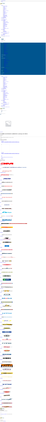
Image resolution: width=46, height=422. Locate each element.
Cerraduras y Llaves (5, 45)
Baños (3, 100)
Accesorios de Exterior (6, 43)
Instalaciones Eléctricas (5, 12)
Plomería (4, 27)
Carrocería (4, 7)
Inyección (5, 50)
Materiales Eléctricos (5, 26)
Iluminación (5, 49)
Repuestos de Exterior (6, 52)
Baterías (4, 44)
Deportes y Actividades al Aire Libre (7, 74)
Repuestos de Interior (5, 15)
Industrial (2, 32)
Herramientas (4, 11)
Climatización (4, 8)
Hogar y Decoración (3, 29)
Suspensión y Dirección (5, 16)
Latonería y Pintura (5, 13)
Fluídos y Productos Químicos (5, 10)
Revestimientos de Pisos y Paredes (7, 70)
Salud (3, 18)
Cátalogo (2, 1)
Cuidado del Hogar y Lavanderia (6, 22)
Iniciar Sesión (2, 39)
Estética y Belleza (5, 55)
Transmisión (5, 54)
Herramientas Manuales (5, 24)
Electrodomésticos (5, 69)
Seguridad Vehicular (6, 53)
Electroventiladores (5, 9)
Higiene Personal (4, 31)
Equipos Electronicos (5, 19)
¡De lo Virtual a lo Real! (3, 0)
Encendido (5, 47)
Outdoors (2, 35)
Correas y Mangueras (6, 71)
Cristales (5, 46)
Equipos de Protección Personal (6, 33)
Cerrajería (4, 21)
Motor (3, 14)
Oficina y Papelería (2, 34)
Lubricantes (5, 51)
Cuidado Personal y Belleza (3, 17)
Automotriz (2, 5)
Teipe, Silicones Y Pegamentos (6, 28)
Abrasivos (4, 20)
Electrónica (2, 56)
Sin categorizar (2, 152)
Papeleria (5, 73)
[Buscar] (0, 37)
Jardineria (4, 25)
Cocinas (4, 68)
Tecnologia (5, 57)
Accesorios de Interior (5, 6)
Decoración (4, 30)
